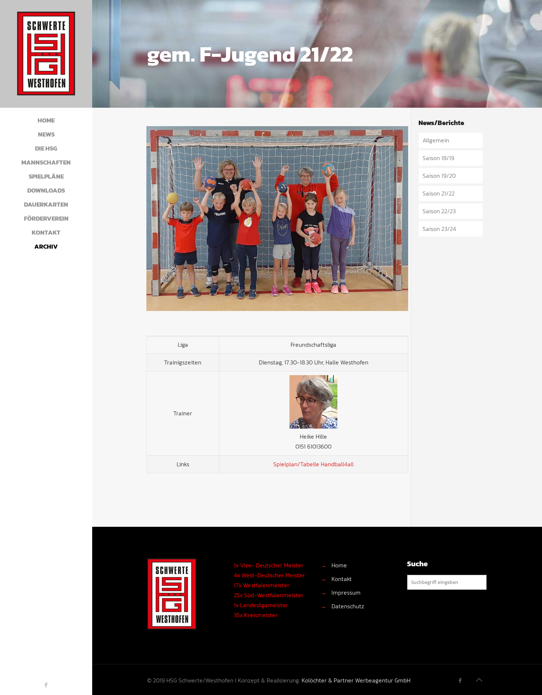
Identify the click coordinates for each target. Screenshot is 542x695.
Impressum (346, 592)
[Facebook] (46, 685)
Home (339, 565)
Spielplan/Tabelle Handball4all (313, 464)
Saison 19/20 (439, 175)
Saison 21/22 (439, 193)
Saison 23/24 (439, 228)
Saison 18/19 (438, 157)
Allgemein (436, 140)
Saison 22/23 (439, 211)
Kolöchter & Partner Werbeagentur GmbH (356, 680)
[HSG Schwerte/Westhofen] (46, 54)
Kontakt (341, 578)
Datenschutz (347, 606)
